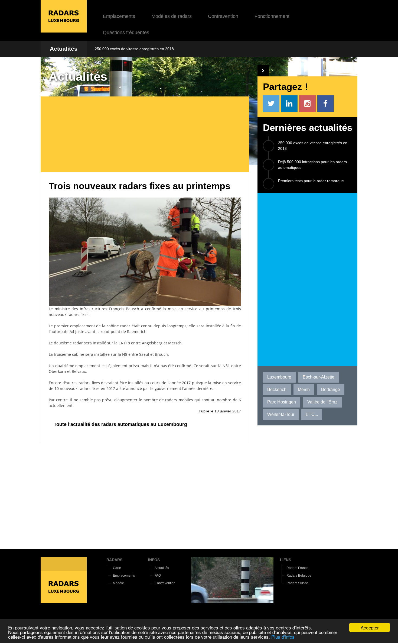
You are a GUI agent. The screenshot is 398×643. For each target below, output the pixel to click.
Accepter (370, 627)
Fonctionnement (272, 16)
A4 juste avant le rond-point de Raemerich (108, 331)
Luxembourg (279, 377)
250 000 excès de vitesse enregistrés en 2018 (134, 49)
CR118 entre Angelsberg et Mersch (150, 342)
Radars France (297, 568)
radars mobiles (179, 399)
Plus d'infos (283, 636)
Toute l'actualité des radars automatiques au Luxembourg (120, 424)
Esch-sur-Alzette (318, 377)
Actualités (63, 49)
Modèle (118, 583)
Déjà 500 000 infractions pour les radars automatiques (312, 165)
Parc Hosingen (281, 402)
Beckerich (276, 389)
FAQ (158, 575)
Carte (117, 568)
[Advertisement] (149, 134)
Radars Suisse (297, 583)
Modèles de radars (171, 16)
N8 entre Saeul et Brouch (145, 354)
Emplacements (119, 16)
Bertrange (330, 389)
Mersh (304, 389)
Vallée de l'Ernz (322, 402)
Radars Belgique (298, 575)
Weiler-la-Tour (280, 414)
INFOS (154, 560)
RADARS (114, 560)
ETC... (312, 414)
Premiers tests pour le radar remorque (311, 181)
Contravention (223, 16)
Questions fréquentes (126, 32)
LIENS (285, 560)
